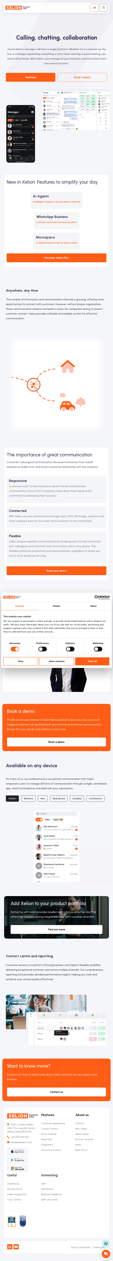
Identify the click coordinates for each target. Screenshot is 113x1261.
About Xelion (82, 1134)
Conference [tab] (95, 798)
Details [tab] (56, 606)
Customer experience (53, 1123)
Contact (79, 1123)
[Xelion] (18, 8)
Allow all (92, 661)
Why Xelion (81, 1128)
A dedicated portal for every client (56, 242)
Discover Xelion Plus (57, 257)
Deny (20, 661)
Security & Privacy (51, 1150)
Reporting (46, 1139)
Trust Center (14, 1199)
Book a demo (82, 77)
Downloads (13, 1183)
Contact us (56, 1092)
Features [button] (30, 77)
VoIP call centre (49, 1199)
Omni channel (48, 1134)
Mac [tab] (42, 798)
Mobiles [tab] (12, 798)
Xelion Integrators (16, 1194)
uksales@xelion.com (21, 1142)
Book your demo (56, 570)
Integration (47, 1144)
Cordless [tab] (77, 798)
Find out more (56, 929)
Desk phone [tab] (59, 798)
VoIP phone (47, 1189)
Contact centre (49, 1128)
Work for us (81, 1150)
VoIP (43, 1183)
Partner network (84, 1139)
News (78, 1144)
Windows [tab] (28, 798)
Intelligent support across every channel (56, 201)
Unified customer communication (56, 222)
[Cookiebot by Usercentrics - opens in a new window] (97, 597)
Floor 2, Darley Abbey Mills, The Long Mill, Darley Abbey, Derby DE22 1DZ (21, 1128)
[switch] (42, 649)
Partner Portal (14, 1189)
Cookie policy (99, 1247)
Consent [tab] (19, 606)
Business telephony (51, 1194)
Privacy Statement (80, 1247)
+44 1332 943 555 (19, 1137)
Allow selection (56, 661)
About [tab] (93, 606)
